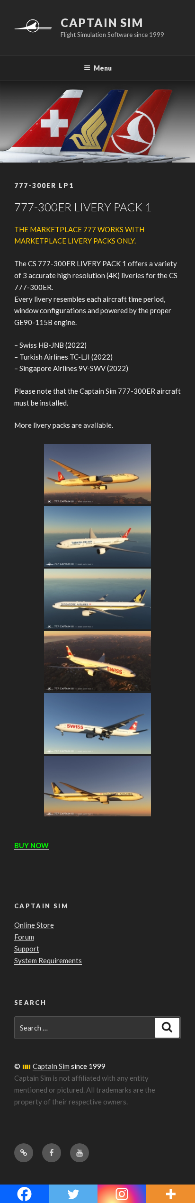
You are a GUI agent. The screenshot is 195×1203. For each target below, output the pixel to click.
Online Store (34, 925)
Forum (24, 936)
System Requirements (48, 960)
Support (26, 948)
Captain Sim (102, 22)
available (97, 425)
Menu (103, 68)
